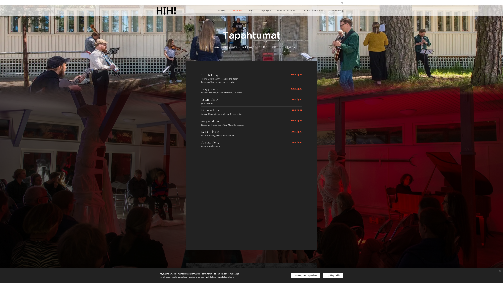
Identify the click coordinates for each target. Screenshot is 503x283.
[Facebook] (342, 2)
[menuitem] (223, 10)
